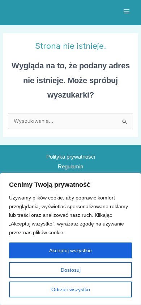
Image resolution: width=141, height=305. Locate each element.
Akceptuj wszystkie (70, 250)
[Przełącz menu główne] (126, 11)
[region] (70, 239)
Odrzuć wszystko (70, 289)
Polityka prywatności (70, 157)
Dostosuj (71, 270)
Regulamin (70, 166)
